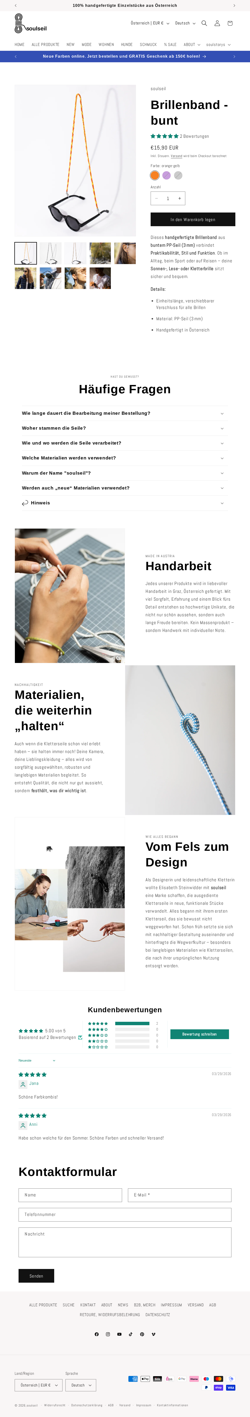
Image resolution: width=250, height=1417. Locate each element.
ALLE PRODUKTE (43, 1305)
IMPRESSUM (171, 1305)
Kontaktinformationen (172, 1405)
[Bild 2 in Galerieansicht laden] (51, 253)
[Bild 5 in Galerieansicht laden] (125, 253)
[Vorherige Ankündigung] (15, 5)
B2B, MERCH (145, 1305)
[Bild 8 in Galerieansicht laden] (75, 278)
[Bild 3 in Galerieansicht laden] (75, 253)
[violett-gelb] (166, 175)
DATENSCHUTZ (158, 1314)
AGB (212, 1305)
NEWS (123, 1305)
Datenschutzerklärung (87, 1405)
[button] (191, 45)
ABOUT (107, 1305)
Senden (36, 1276)
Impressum (144, 1405)
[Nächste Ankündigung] (234, 5)
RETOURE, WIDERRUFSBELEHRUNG (110, 1314)
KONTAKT (88, 1305)
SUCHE (69, 1305)
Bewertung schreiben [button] (199, 1034)
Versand (176, 156)
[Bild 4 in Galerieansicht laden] (100, 253)
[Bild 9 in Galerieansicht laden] (100, 278)
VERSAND (196, 1305)
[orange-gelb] (155, 175)
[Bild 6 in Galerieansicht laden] (26, 278)
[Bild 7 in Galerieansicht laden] (51, 278)
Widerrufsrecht (55, 1405)
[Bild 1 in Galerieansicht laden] (26, 253)
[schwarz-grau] (178, 175)
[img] (33, 1075)
